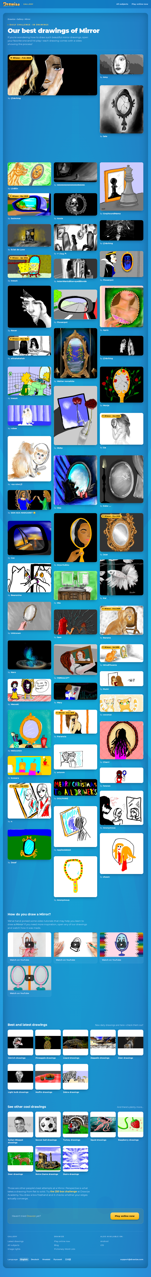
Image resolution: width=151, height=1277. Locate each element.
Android (104, 1241)
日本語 (68, 1259)
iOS (102, 1245)
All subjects (122, 4)
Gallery (20, 19)
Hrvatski (46, 1259)
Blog (56, 1245)
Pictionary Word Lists (64, 1249)
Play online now (140, 4)
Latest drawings (16, 1241)
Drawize (11, 19)
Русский (58, 1259)
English (24, 1259)
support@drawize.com (131, 1259)
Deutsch (35, 1259)
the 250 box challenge (63, 1191)
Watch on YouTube (19, 960)
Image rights (14, 1249)
